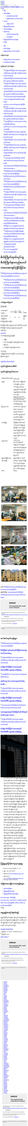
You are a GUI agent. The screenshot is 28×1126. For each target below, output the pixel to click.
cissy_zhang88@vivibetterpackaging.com (13, 878)
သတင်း (5, 21)
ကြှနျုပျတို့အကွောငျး (9, 26)
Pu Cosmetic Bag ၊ (5, 900)
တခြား (5, 42)
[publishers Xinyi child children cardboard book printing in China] (14, 676)
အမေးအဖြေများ (8, 29)
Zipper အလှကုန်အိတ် (9, 902)
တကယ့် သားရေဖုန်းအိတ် (10, 251)
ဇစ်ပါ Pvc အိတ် (19, 902)
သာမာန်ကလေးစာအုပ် (12, 15)
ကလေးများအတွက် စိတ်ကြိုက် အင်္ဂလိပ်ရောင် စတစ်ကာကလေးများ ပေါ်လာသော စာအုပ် (13, 594)
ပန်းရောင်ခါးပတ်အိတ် (9, 246)
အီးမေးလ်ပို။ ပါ (4, 937)
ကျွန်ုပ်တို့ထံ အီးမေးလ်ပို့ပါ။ (7, 361)
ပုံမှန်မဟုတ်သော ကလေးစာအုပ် (15, 18)
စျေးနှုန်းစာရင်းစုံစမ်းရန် (7, 929)
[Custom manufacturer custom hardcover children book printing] (14, 645)
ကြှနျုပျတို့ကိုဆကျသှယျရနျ (11, 39)
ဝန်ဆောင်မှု (6, 31)
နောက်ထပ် (3, 333)
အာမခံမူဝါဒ (10, 36)
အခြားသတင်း (10, 23)
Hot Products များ (5, 897)
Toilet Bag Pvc (13, 900)
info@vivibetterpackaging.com (16, 873)
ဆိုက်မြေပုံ (13, 897)
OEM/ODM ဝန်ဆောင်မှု (12, 34)
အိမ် (5, 10)
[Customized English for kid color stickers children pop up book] (14, 707)
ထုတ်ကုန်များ (7, 13)
